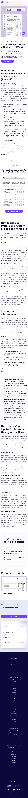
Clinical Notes (14, 664)
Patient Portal (14, 666)
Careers (14, 764)
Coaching (14, 704)
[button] (26, 2)
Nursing (14, 709)
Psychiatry (14, 711)
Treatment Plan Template (14, 741)
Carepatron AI (14, 760)
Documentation (14, 675)
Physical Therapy (14, 698)
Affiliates (14, 756)
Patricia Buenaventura (10, 56)
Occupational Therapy (14, 702)
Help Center (14, 768)
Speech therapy (14, 719)
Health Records (14, 658)
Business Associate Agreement (14, 770)
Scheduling (14, 668)
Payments (14, 673)
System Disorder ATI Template (14, 747)
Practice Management (14, 660)
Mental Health (14, 707)
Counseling (14, 694)
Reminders (14, 681)
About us (14, 762)
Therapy (14, 688)
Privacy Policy (14, 772)
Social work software (14, 715)
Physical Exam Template (14, 738)
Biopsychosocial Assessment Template (14, 745)
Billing (14, 671)
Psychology (14, 692)
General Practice (14, 696)
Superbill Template (14, 728)
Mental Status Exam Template (14, 736)
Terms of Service (14, 775)
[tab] (14, 161)
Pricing (14, 766)
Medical (14, 721)
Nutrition (14, 717)
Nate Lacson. (14, 57)
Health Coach (14, 700)
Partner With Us (14, 754)
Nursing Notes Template (14, 730)
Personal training (14, 713)
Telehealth (14, 662)
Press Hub (14, 758)
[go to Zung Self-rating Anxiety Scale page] (14, 583)
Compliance (14, 679)
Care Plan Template (14, 743)
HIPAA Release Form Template (14, 734)
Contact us (14, 777)
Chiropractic (14, 690)
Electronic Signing (14, 677)
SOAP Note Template (14, 732)
